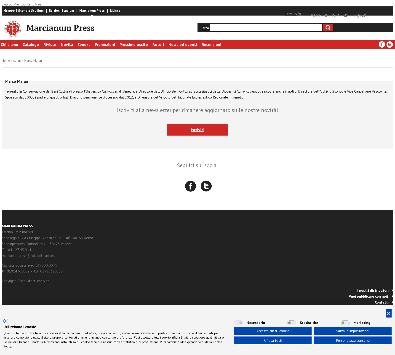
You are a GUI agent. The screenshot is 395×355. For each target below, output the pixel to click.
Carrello (291, 14)
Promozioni (105, 44)
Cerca (205, 28)
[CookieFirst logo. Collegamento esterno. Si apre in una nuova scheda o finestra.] (5, 321)
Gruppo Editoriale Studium (24, 10)
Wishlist (317, 15)
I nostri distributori (373, 290)
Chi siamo (9, 44)
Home (6, 61)
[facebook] (382, 44)
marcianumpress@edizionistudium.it (29, 255)
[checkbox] (238, 322)
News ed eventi (182, 44)
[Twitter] (389, 44)
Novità (67, 44)
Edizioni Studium (61, 10)
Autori (158, 44)
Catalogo (31, 44)
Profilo (337, 15)
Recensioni (211, 44)
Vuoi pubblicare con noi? (369, 296)
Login (356, 15)
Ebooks (83, 44)
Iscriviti (197, 129)
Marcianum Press (92, 10)
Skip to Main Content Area (22, 4)
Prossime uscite (134, 44)
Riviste (115, 10)
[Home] (12, 37)
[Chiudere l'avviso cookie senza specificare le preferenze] (389, 313)
